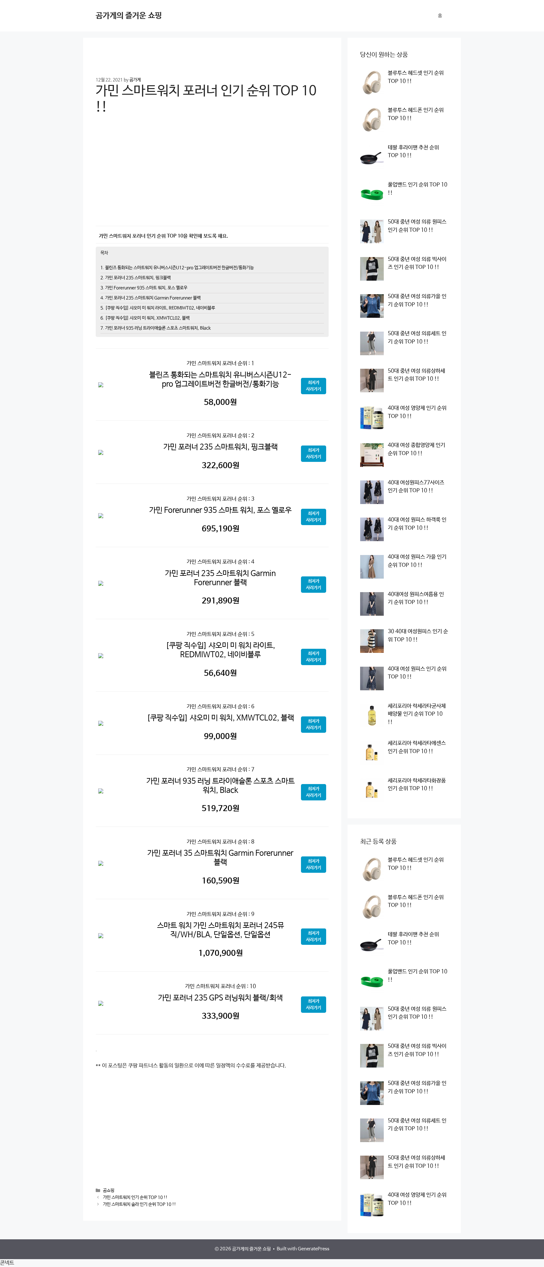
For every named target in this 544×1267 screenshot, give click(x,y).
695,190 (220, 528)
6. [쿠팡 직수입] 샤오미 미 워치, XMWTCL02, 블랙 (145, 318)
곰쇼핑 (108, 1190)
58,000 (220, 402)
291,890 (220, 601)
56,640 (220, 673)
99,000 (220, 736)
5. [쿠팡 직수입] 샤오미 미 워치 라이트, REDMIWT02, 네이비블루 (157, 308)
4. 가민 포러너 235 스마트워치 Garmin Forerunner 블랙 (150, 297)
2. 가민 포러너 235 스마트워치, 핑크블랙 (135, 277)
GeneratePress (313, 1249)
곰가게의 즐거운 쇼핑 (129, 15)
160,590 (220, 881)
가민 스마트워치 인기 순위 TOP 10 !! (135, 1197)
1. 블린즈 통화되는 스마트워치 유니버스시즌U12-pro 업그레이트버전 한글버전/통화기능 (177, 267)
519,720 (220, 808)
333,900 (220, 1016)
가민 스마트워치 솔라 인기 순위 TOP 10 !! (139, 1204)
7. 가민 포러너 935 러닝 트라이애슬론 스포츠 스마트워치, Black (155, 328)
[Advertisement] (212, 175)
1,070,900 (220, 953)
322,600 (220, 465)
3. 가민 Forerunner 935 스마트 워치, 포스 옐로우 (143, 287)
